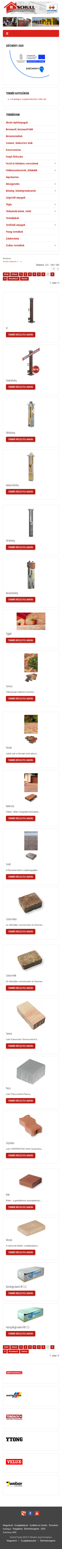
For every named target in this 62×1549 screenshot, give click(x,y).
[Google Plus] (23, 1513)
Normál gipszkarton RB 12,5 (16, 1286)
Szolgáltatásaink (28, 1540)
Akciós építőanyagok (17, 122)
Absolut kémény (12, 593)
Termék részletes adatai (45, 319)
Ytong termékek (14, 231)
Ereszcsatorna (13, 149)
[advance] (15, 475)
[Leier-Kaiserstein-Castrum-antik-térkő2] (15, 967)
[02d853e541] (15, 583)
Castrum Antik (11, 975)
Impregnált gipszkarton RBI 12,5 (17, 1327)
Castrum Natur (11, 919)
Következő (13, 279)
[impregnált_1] (15, 1320)
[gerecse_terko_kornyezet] (15, 676)
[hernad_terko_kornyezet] (15, 737)
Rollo (8, 1194)
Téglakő (9, 633)
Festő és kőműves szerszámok (22, 163)
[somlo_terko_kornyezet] (15, 854)
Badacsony (10, 806)
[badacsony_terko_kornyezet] (15, 796)
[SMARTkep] (15, 370)
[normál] (15, 1280)
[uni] (15, 422)
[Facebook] (30, 1513)
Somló (8, 864)
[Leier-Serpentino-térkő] (15, 1134)
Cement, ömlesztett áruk (19, 143)
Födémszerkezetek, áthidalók (21, 170)
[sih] (15, 530)
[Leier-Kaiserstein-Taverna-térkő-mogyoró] (15, 1023)
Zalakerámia (12, 238)
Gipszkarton (12, 177)
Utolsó (24, 279)
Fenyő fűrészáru (14, 156)
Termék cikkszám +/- (11, 262)
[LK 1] (15, 318)
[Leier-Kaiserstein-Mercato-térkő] (15, 1233)
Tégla (9, 204)
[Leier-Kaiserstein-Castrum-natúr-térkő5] (15, 910)
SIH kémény (10, 540)
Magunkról (12, 1540)
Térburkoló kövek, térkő (18, 211)
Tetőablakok (12, 218)
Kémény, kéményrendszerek (21, 190)
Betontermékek (14, 136)
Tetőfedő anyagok (15, 225)
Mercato (9, 1240)
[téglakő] (15, 627)
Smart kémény (11, 380)
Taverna (9, 1033)
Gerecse (9, 686)
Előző (14, 274)
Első (6, 274)
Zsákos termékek (15, 245)
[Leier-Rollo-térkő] (15, 1187)
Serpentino (10, 1143)
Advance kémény (12, 485)
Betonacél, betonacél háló (19, 129)
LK (6, 328)
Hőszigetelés (13, 184)
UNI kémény (10, 432)
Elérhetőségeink (47, 1540)
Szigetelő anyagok (15, 197)
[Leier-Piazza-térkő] (15, 1079)
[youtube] (37, 1513)
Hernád (9, 747)
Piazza (8, 1088)
